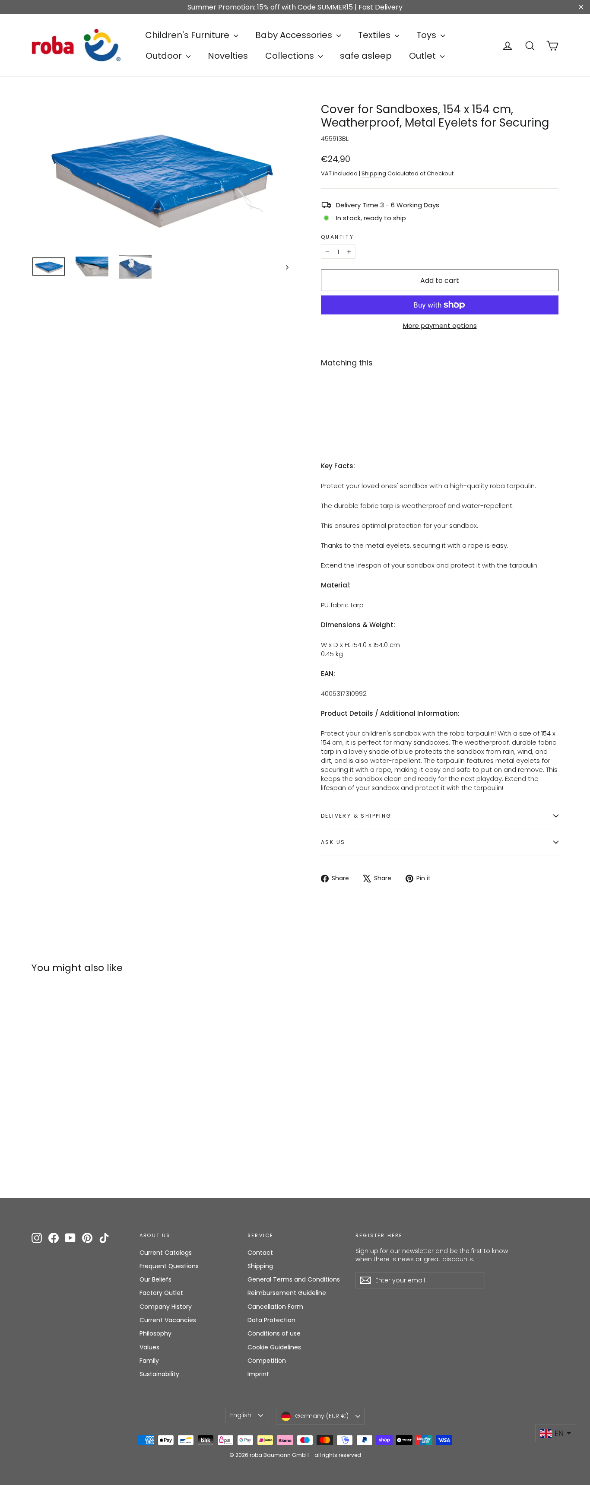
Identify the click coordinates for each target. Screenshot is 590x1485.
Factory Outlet (161, 1292)
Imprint (258, 1374)
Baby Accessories (294, 35)
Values (149, 1347)
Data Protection (271, 1320)
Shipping (374, 173)
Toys (427, 35)
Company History (166, 1306)
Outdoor (165, 56)
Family (149, 1360)
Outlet (423, 56)
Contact (260, 1252)
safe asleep (366, 56)
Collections (290, 56)
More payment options (440, 325)
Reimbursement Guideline (286, 1292)
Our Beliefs (155, 1279)
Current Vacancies (168, 1320)
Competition (266, 1360)
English (240, 1415)
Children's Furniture (188, 35)
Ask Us (333, 842)
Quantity (337, 237)
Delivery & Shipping (356, 815)
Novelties (228, 56)
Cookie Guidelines (274, 1347)
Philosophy (155, 1333)
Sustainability (159, 1374)
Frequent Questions (169, 1266)
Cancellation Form (275, 1306)
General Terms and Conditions (293, 1279)
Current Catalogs (166, 1252)
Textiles (375, 35)
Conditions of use (274, 1333)
